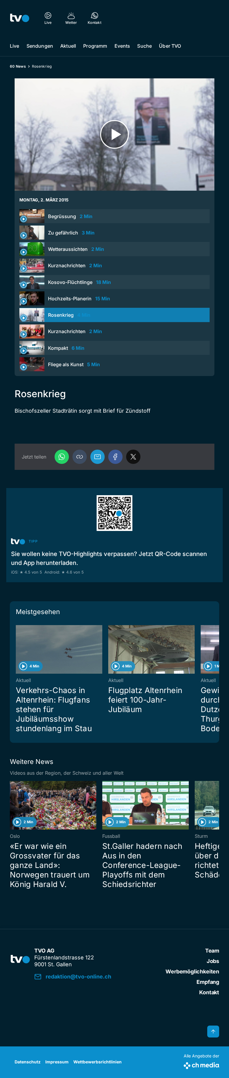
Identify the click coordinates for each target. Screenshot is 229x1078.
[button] (79, 457)
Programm (95, 46)
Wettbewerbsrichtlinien (97, 1061)
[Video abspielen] (114, 134)
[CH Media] (201, 1064)
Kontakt (209, 992)
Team (212, 950)
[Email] (97, 457)
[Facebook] (115, 457)
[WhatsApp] (62, 457)
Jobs (213, 961)
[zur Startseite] (19, 18)
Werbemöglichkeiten (192, 971)
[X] (133, 457)
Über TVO (170, 46)
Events (122, 46)
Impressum (57, 1061)
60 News (18, 66)
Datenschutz (28, 1061)
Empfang (207, 982)
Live (14, 46)
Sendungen (40, 46)
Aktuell (68, 46)
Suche (144, 46)
